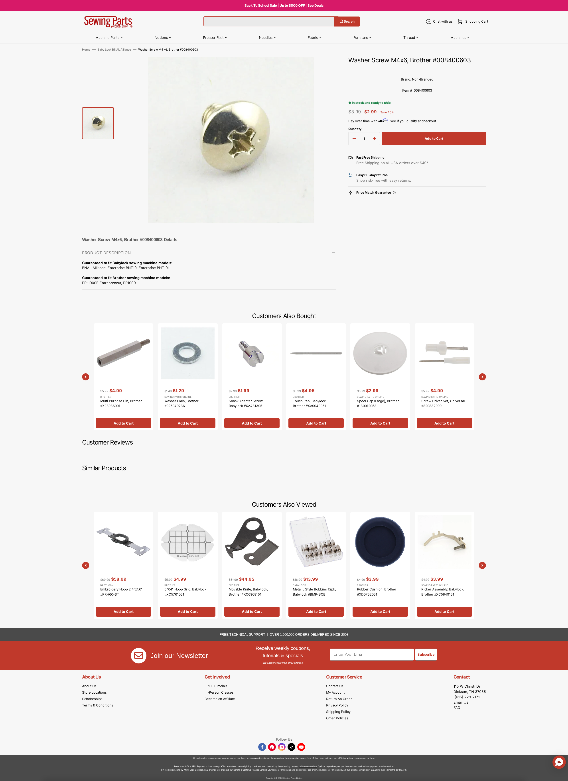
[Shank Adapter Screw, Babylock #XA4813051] (252, 376)
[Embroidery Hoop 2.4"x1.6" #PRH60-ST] (123, 565)
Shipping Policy (338, 712)
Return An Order (339, 699)
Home (86, 49)
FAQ (457, 707)
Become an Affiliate (220, 699)
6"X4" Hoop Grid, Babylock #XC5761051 (185, 591)
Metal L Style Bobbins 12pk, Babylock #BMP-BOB (314, 591)
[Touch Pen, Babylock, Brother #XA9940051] (316, 376)
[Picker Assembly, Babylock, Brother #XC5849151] (444, 565)
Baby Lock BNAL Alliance (114, 49)
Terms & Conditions (97, 705)
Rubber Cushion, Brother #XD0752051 (376, 591)
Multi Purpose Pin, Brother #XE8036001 (121, 403)
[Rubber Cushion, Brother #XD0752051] (380, 565)
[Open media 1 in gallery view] (325, 67)
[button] (472, 21)
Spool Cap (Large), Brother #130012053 (378, 403)
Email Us (461, 702)
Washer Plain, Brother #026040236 (181, 403)
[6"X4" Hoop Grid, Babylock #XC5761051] (187, 565)
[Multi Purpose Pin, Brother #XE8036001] (123, 376)
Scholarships (92, 699)
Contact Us (334, 686)
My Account (335, 692)
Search (349, 21)
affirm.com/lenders (308, 766)
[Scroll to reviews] (417, 69)
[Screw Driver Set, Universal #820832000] (444, 376)
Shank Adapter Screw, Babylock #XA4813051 (246, 403)
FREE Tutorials (216, 686)
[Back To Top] (561, 774)
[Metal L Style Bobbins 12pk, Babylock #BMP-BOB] (316, 565)
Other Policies (337, 718)
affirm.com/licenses (321, 770)
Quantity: (355, 129)
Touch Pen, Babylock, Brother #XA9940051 (310, 403)
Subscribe (426, 655)
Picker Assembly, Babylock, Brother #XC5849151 (442, 591)
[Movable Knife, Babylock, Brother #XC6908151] (252, 565)
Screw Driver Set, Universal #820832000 (443, 403)
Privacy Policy (337, 705)
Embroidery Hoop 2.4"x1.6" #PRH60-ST (121, 591)
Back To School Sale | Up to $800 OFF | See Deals (284, 5)
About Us (89, 686)
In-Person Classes (219, 692)
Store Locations (94, 692)
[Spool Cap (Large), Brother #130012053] (380, 376)
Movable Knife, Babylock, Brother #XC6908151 (248, 591)
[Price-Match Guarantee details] (394, 192)
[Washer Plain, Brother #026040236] (187, 376)
